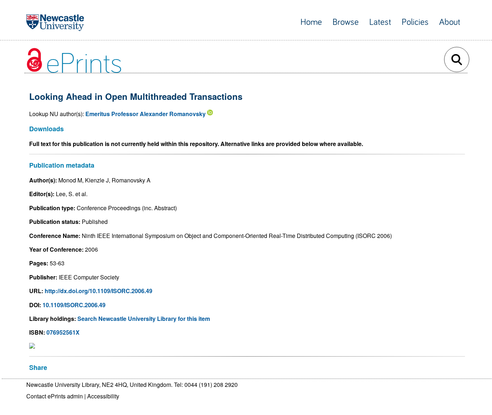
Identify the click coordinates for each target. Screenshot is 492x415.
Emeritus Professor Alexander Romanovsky (145, 114)
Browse (345, 22)
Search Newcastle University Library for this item (143, 318)
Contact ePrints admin (54, 396)
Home (311, 22)
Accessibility (103, 396)
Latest (380, 22)
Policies (415, 22)
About (449, 22)
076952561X (63, 332)
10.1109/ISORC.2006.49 (74, 305)
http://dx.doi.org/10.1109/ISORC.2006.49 (98, 291)
